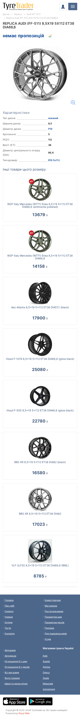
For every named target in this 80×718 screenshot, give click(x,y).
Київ (45, 655)
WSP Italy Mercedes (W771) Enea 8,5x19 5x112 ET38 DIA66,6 (40, 257)
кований (53, 118)
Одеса (46, 672)
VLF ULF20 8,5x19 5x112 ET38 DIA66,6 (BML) (40, 565)
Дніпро (46, 667)
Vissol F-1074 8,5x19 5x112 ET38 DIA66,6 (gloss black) (40, 358)
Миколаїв (48, 683)
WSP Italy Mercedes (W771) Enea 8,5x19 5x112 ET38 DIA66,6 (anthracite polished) (40, 205)
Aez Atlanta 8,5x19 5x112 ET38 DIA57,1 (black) (40, 307)
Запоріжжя (49, 689)
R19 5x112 (54, 160)
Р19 (50, 128)
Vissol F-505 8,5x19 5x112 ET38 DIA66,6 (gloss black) (40, 410)
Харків (46, 661)
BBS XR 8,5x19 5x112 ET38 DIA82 (40, 513)
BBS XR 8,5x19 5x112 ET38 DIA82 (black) (40, 462)
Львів (46, 678)
